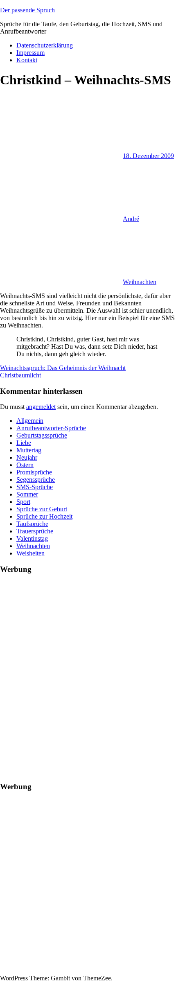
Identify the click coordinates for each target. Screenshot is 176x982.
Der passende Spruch (27, 10)
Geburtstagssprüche (41, 435)
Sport (23, 501)
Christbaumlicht (20, 375)
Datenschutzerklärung (44, 45)
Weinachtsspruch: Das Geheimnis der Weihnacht (63, 367)
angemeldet (41, 406)
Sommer (27, 494)
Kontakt (26, 59)
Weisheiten (30, 553)
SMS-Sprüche (34, 486)
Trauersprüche (34, 531)
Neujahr (26, 457)
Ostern (25, 464)
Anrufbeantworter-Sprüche (51, 427)
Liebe (23, 442)
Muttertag (28, 450)
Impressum (30, 52)
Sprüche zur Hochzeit (44, 516)
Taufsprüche (32, 523)
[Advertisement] (88, 670)
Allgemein (29, 420)
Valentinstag (32, 538)
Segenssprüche (35, 479)
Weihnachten (139, 281)
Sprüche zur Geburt (41, 509)
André (131, 218)
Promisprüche (34, 472)
